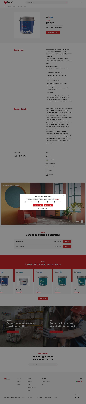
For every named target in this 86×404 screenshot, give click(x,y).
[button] (43, 208)
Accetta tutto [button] (38, 205)
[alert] (43, 202)
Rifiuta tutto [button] (48, 205)
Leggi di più (57, 199)
